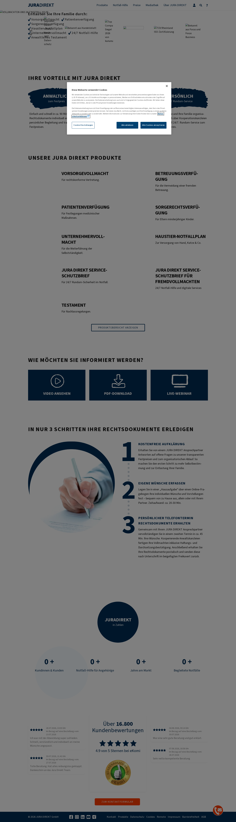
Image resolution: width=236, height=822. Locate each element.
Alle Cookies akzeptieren (153, 125)
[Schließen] (166, 86)
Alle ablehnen (127, 125)
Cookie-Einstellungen (83, 125)
